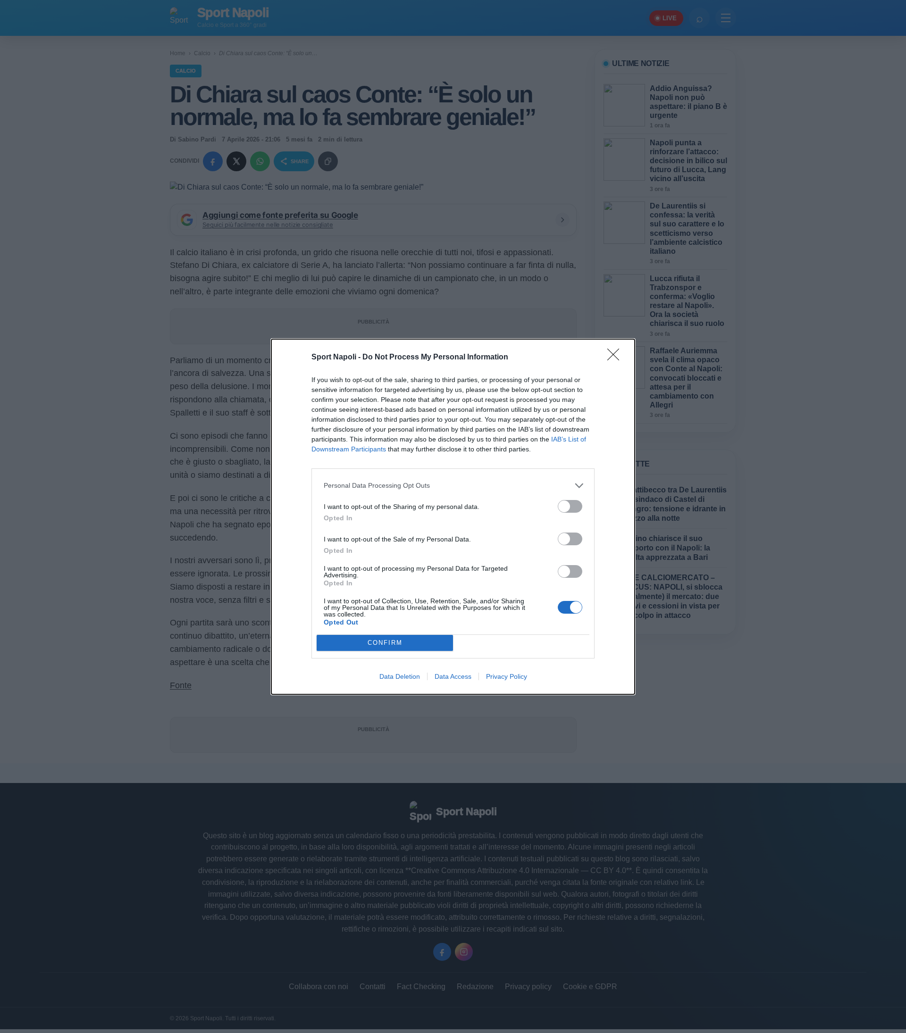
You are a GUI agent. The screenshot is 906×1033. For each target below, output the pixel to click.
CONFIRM (385, 642)
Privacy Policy (506, 676)
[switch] (570, 506)
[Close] (616, 358)
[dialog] (453, 516)
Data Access (453, 676)
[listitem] (453, 486)
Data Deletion (399, 676)
